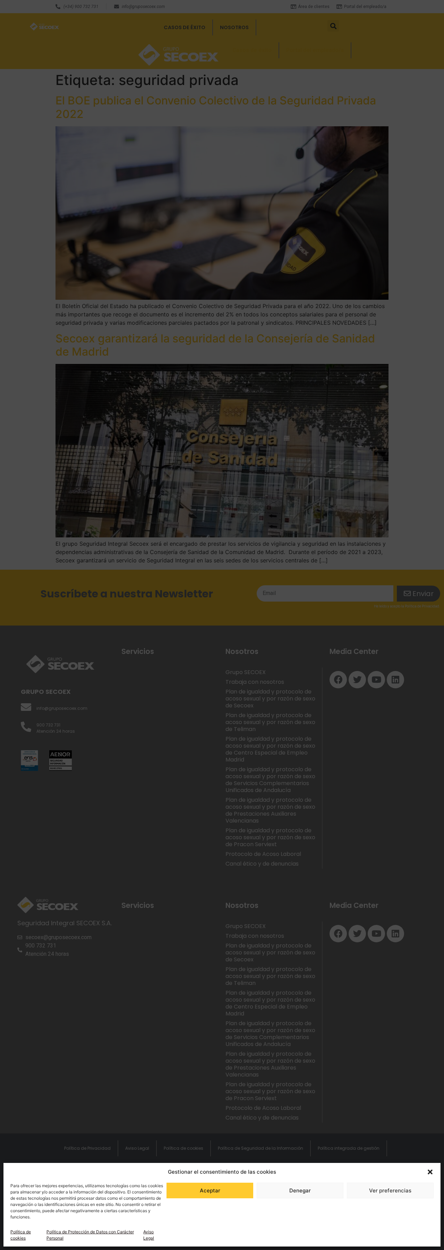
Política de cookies (20, 1235)
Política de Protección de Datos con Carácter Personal (90, 1235)
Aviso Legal (148, 1235)
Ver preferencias (390, 1190)
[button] (430, 1171)
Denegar (300, 1190)
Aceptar (210, 1190)
